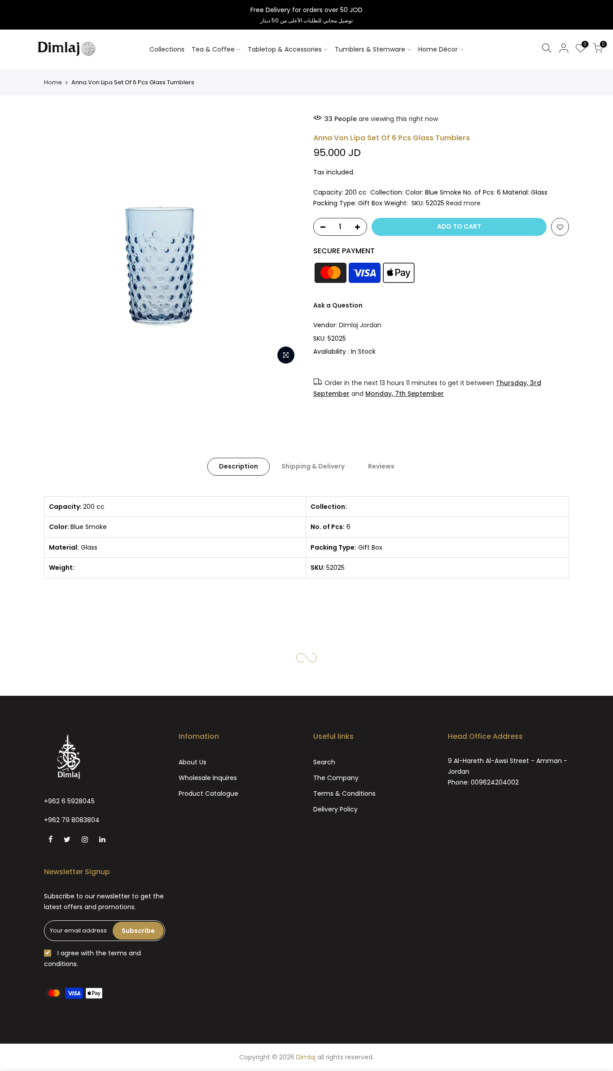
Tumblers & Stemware (370, 49)
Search (324, 762)
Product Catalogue (208, 793)
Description (238, 466)
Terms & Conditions (344, 793)
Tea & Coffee (213, 49)
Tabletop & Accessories (285, 49)
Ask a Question (338, 305)
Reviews (381, 466)
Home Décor (438, 49)
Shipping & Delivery (313, 466)
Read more (463, 203)
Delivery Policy (335, 809)
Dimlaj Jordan (360, 325)
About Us (192, 762)
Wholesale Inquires (208, 777)
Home (53, 82)
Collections (166, 49)
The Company (336, 777)
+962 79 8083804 (72, 819)
